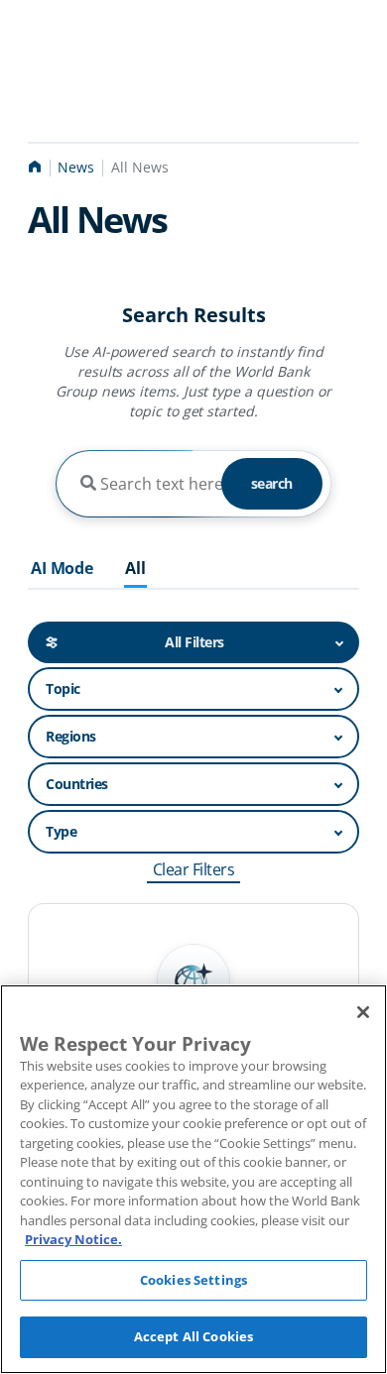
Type (61, 831)
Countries (77, 783)
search (272, 483)
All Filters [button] (194, 641)
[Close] (363, 1012)
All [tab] (135, 569)
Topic (63, 688)
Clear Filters (194, 869)
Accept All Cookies (193, 1336)
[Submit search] (88, 484)
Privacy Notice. (73, 1239)
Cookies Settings (193, 1280)
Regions (71, 736)
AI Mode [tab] (62, 569)
